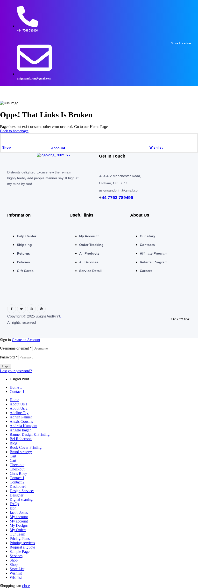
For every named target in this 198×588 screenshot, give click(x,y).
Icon (13, 508)
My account (19, 517)
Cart (13, 456)
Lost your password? (16, 371)
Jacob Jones (19, 512)
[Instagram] (31, 308)
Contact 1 (17, 392)
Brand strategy (21, 452)
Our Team (17, 534)
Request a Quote (22, 547)
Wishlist (156, 147)
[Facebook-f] (11, 308)
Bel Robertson (21, 439)
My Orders (18, 530)
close (26, 586)
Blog (13, 443)
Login (5, 366)
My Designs (19, 525)
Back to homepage (14, 131)
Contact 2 (17, 482)
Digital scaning (21, 499)
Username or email (16, 348)
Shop (6, 147)
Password (9, 357)
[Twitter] (21, 308)
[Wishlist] (151, 138)
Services (16, 556)
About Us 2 (19, 408)
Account (58, 148)
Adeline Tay (19, 413)
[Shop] (4, 138)
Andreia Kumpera (23, 426)
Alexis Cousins (21, 421)
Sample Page (19, 551)
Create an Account (26, 340)
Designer (16, 495)
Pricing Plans (20, 538)
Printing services (22, 543)
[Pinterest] (41, 308)
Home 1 (16, 387)
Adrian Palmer (21, 417)
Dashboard (18, 486)
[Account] (54, 139)
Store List (17, 569)
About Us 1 (19, 404)
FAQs (14, 504)
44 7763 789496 (117, 197)
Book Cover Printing (26, 447)
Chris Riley (18, 473)
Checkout (17, 465)
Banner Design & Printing (30, 434)
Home (14, 400)
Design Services (22, 491)
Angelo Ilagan (20, 430)
